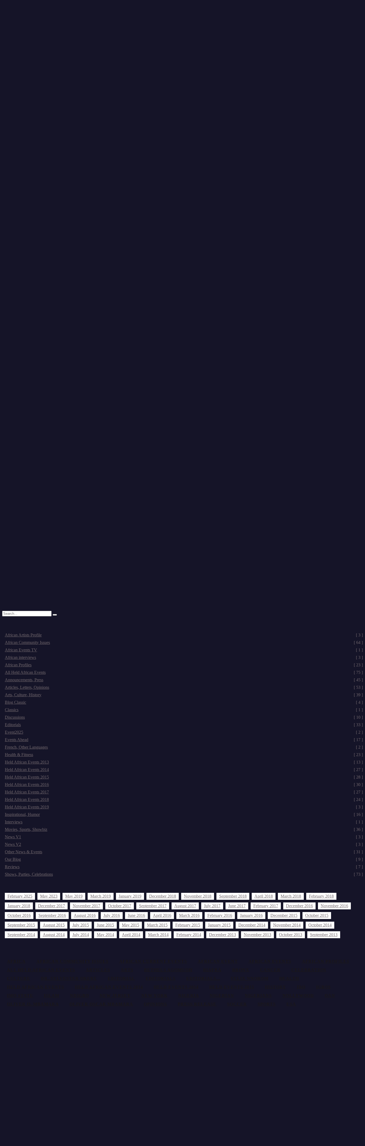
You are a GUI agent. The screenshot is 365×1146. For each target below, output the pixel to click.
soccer (237, 1004)
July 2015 (80, 925)
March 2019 (100, 896)
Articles (98, 970)
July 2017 (212, 905)
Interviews (184, 822)
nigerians (258, 995)
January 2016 (251, 915)
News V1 (184, 837)
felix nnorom (250, 978)
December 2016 (299, 905)
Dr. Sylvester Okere (69, 978)
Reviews (184, 867)
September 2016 (52, 915)
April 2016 (162, 915)
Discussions (184, 717)
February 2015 (187, 925)
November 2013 (257, 934)
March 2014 (158, 934)
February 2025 (19, 896)
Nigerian (222, 995)
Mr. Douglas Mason (29, 180)
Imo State (20, 995)
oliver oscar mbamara (101, 1004)
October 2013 (290, 934)
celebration (308, 970)
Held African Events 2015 (184, 777)
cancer (270, 970)
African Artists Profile (184, 635)
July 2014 (80, 934)
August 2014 (54, 934)
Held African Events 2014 (184, 769)
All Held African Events (184, 672)
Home (18, 175)
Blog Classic (184, 702)
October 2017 (119, 905)
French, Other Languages (184, 747)
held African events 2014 (109, 987)
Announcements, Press (184, 680)
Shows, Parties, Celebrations (184, 874)
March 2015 (157, 925)
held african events (35, 987)
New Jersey (115, 995)
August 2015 (54, 925)
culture (18, 978)
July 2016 (111, 915)
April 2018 (263, 896)
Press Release (197, 1004)
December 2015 (283, 915)
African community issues (72, 961)
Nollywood (298, 995)
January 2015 (219, 925)
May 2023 (48, 896)
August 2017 (185, 905)
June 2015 (105, 925)
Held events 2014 (176, 987)
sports (267, 1004)
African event (218, 961)
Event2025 (184, 732)
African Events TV (184, 650)
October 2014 (320, 925)
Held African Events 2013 (184, 762)
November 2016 (334, 905)
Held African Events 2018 (184, 799)
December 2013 (222, 934)
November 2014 (287, 925)
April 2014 (131, 934)
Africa (16, 961)
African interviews (184, 657)
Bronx (240, 970)
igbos (323, 987)
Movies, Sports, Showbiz (184, 829)
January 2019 (130, 896)
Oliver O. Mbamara (33, 1004)
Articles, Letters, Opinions (184, 687)
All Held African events (41, 970)
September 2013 (323, 934)
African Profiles (184, 665)
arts (127, 970)
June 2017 (237, 905)
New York (154, 995)
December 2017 (51, 905)
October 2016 (19, 915)
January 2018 (18, 905)
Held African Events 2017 (184, 792)
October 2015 (316, 915)
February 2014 (188, 934)
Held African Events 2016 (184, 784)
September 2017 (152, 905)
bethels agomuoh (168, 970)
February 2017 (265, 905)
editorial (121, 978)
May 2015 (130, 925)
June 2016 (136, 915)
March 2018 (291, 896)
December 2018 (162, 896)
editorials (161, 978)
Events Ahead (184, 739)
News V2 (184, 844)
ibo (301, 987)
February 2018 (321, 896)
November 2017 (86, 905)
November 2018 (197, 896)
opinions (155, 1004)
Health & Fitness (184, 754)
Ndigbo (79, 995)
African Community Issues (184, 642)
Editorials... (203, 978)
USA (291, 1004)
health (289, 978)
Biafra (212, 970)
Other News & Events (184, 852)
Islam (51, 995)
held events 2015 (231, 987)
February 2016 (219, 915)
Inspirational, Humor (184, 814)
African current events (153, 961)
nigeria (188, 995)
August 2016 (85, 915)
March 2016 (189, 915)
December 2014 (251, 925)
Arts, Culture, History (184, 695)
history (275, 987)
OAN (330, 995)
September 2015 (21, 925)
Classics (184, 709)
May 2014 (105, 934)
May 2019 (74, 896)
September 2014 (21, 934)
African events (269, 961)
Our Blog (184, 859)
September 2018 (233, 896)
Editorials (184, 724)
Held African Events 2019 (184, 807)
